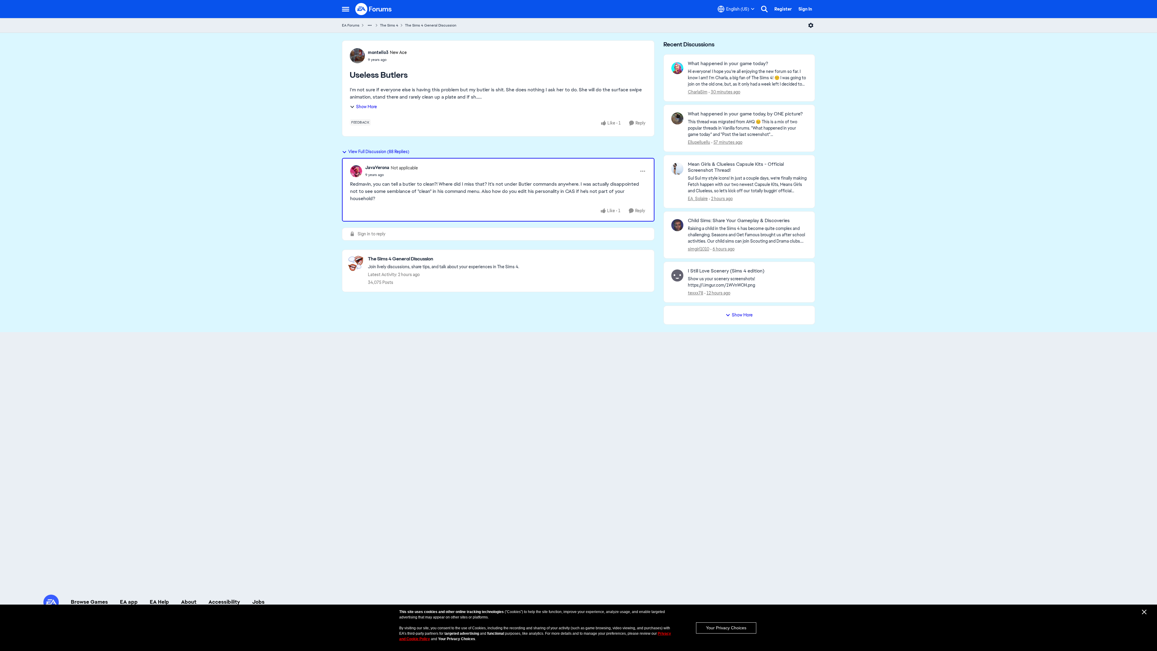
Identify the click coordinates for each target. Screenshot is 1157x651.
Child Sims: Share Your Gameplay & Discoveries (739, 221)
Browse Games (89, 602)
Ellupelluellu (699, 142)
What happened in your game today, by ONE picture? (745, 114)
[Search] (764, 9)
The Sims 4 (389, 25)
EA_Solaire (698, 198)
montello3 (378, 52)
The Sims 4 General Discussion (430, 25)
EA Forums (350, 25)
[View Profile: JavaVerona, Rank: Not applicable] (356, 171)
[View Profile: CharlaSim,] (677, 68)
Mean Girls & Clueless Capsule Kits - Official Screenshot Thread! (736, 167)
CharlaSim (697, 92)
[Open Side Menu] (345, 9)
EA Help (159, 602)
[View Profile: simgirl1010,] (677, 225)
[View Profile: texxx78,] (677, 275)
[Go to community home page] (373, 9)
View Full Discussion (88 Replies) (378, 151)
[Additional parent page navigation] (369, 25)
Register (783, 9)
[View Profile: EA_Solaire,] (677, 169)
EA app (129, 602)
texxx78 (695, 293)
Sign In (805, 9)
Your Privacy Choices (726, 627)
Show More (366, 106)
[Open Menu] (811, 25)
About (188, 602)
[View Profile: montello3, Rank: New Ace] (357, 55)
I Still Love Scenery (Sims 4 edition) (726, 271)
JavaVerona (377, 167)
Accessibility (224, 602)
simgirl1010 (698, 249)
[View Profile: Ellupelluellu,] (677, 118)
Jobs (258, 602)
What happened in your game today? (728, 64)
